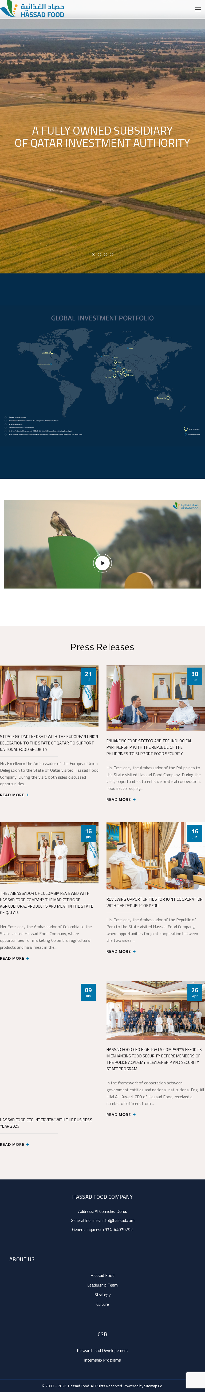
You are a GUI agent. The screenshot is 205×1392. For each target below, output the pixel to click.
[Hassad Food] (18, 9)
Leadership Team (102, 1285)
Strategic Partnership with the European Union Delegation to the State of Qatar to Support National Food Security (49, 743)
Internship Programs (102, 1360)
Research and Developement (102, 1350)
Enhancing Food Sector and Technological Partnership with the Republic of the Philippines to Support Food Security (149, 747)
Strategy (102, 1295)
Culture (102, 1304)
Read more (12, 795)
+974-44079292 (117, 1229)
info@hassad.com (118, 1220)
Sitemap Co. (153, 1385)
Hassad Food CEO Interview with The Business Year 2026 (46, 1123)
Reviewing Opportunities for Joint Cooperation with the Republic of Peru (155, 902)
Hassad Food (102, 1275)
